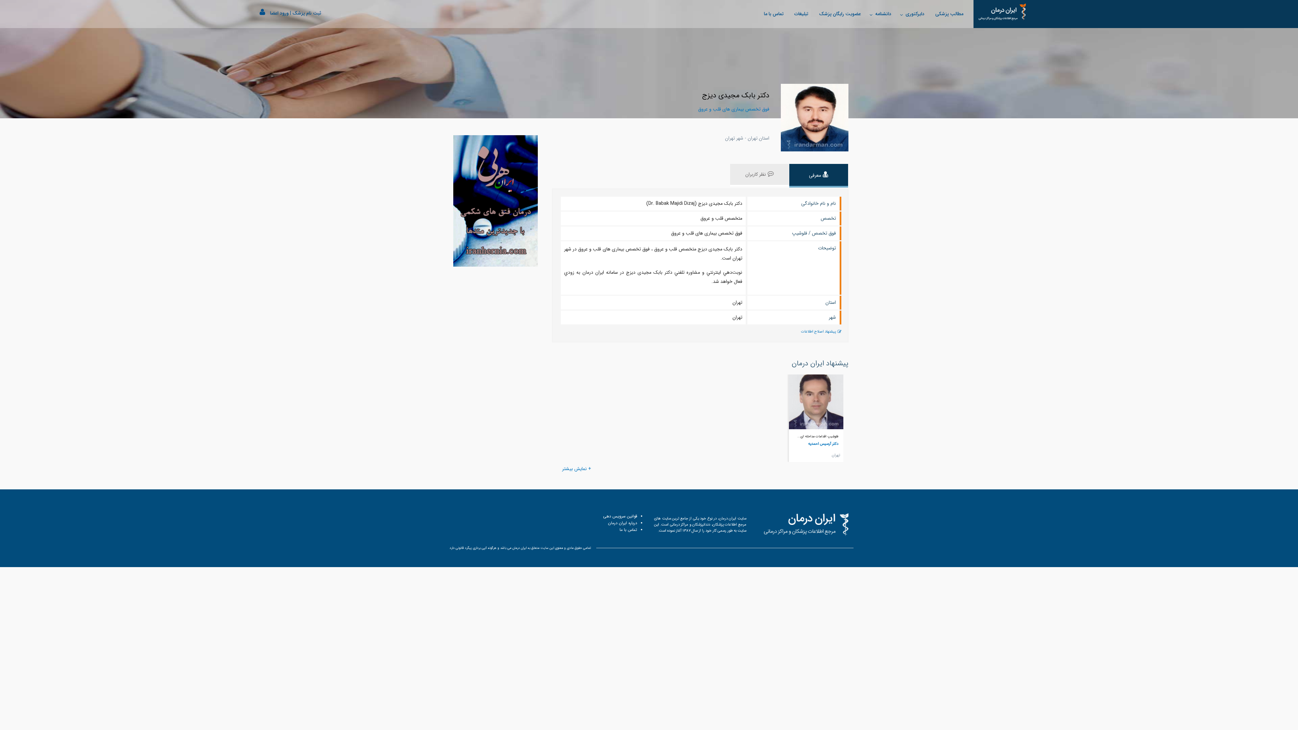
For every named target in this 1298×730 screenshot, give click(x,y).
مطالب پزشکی (949, 14)
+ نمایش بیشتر (576, 468)
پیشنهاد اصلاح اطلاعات (818, 332)
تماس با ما (774, 14)
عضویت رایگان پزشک (840, 14)
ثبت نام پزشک (306, 13)
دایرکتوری (915, 14)
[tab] (818, 176)
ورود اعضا (279, 13)
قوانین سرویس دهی (620, 516)
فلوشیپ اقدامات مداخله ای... (817, 436)
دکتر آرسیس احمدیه (823, 444)
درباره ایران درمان (622, 523)
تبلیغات (801, 14)
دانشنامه (883, 14)
